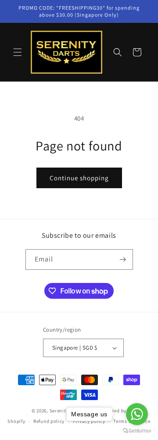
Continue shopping (79, 178)
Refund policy (49, 421)
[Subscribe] (123, 259)
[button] (17, 52)
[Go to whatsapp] (137, 414)
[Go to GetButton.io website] (137, 431)
